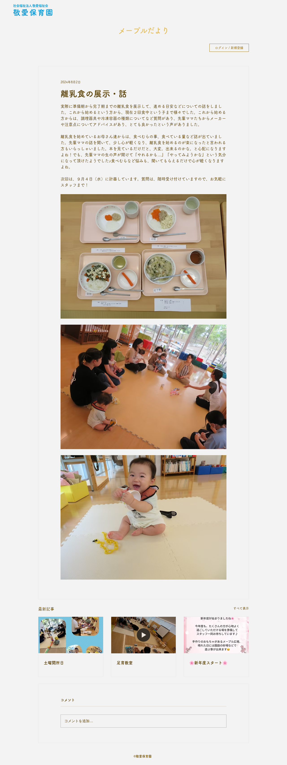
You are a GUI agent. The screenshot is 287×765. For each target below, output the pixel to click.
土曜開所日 (54, 663)
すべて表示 (241, 608)
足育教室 (125, 663)
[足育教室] (143, 635)
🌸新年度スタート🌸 (208, 663)
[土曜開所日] (70, 635)
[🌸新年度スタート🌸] (216, 635)
